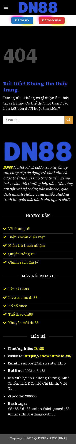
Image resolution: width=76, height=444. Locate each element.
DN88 (7, 168)
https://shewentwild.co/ (48, 356)
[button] (5, 7)
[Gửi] (68, 120)
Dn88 (39, 349)
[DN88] (38, 7)
